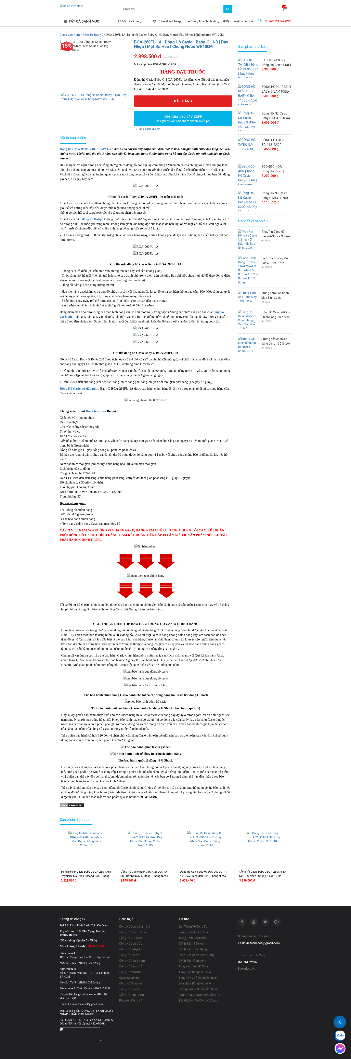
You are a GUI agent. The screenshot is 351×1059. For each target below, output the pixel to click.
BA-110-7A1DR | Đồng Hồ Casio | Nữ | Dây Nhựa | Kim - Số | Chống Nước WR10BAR (276, 62)
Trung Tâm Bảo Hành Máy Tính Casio (275, 295)
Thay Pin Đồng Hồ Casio (194, 966)
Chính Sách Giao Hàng (193, 949)
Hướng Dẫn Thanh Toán (194, 932)
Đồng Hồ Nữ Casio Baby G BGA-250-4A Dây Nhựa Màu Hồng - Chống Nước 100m (275, 115)
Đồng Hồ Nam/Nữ (130, 972)
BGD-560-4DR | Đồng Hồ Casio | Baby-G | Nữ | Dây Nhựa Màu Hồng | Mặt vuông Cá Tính (274, 169)
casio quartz (152, 128)
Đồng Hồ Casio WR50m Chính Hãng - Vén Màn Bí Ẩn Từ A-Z (276, 315)
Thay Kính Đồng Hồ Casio (195, 972)
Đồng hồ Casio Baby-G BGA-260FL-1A (87, 149)
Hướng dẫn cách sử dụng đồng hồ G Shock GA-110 (275, 341)
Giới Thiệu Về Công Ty (193, 926)
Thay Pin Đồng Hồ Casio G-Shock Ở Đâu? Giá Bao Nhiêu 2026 (275, 234)
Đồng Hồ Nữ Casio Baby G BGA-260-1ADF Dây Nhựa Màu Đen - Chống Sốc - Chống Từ (86, 876)
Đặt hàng (183, 101)
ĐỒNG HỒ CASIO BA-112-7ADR (273, 142)
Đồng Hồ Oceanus (131, 983)
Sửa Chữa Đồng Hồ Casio (195, 983)
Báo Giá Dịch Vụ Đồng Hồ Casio (198, 1000)
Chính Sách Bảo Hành (192, 943)
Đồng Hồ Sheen (129, 955)
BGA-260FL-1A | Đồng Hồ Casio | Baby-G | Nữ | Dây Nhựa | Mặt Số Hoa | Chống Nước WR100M (181, 44)
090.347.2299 (248, 962)
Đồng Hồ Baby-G (129, 949)
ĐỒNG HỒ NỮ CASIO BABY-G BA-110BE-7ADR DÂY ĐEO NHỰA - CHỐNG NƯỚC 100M (276, 89)
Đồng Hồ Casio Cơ (130, 943)
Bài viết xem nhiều (253, 221)
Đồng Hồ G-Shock (130, 938)
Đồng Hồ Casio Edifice (133, 932)
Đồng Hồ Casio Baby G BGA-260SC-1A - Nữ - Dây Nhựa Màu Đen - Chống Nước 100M (204, 876)
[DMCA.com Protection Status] (72, 805)
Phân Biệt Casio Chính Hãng (196, 955)
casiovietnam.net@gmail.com (259, 943)
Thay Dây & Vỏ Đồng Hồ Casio (198, 977)
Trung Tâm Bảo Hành (192, 938)
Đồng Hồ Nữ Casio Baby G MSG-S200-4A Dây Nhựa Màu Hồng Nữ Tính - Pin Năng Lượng (275, 195)
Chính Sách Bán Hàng (192, 960)
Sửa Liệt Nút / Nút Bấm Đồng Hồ (199, 994)
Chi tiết (98, 893)
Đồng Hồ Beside (129, 989)
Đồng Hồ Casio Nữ (130, 966)
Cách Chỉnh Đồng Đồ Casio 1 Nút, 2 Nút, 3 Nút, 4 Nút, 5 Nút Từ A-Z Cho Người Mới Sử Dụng (275, 261)
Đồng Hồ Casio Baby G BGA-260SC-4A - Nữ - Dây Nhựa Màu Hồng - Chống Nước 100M (144, 876)
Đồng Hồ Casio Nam (132, 960)
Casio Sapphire (129, 977)
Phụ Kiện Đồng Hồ (130, 1000)
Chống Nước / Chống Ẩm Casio (198, 989)
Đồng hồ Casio (96, 411)
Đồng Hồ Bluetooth (131, 994)
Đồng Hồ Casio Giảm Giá (134, 926)
